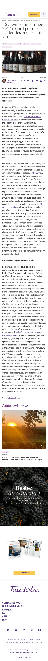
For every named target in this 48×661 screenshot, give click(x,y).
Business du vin (7, 44)
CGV (4, 619)
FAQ (4, 613)
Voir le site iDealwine (11, 398)
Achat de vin (18, 44)
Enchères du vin (36, 44)
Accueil (4, 20)
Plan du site (13, 650)
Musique (5, 452)
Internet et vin (7, 47)
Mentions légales (25, 650)
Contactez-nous (12, 602)
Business (26, 44)
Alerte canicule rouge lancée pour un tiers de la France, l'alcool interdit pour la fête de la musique (22, 458)
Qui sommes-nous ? (13, 606)
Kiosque (6, 609)
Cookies (36, 650)
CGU (4, 616)
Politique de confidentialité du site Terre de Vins (24, 652)
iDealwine (37, 173)
